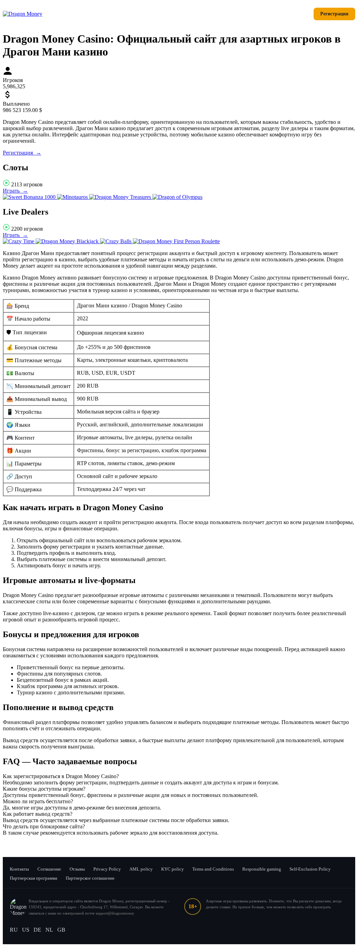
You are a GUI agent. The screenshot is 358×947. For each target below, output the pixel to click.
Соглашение (49, 869)
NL (49, 930)
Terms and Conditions (213, 869)
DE (37, 930)
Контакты (19, 869)
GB (61, 930)
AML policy (141, 869)
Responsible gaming (261, 869)
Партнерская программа (33, 878)
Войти (297, 13)
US (25, 930)
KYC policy (172, 869)
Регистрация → (22, 153)
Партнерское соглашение (90, 878)
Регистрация (334, 13)
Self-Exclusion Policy (310, 869)
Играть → (15, 191)
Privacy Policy (107, 869)
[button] (179, 776)
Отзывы (77, 869)
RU (14, 930)
